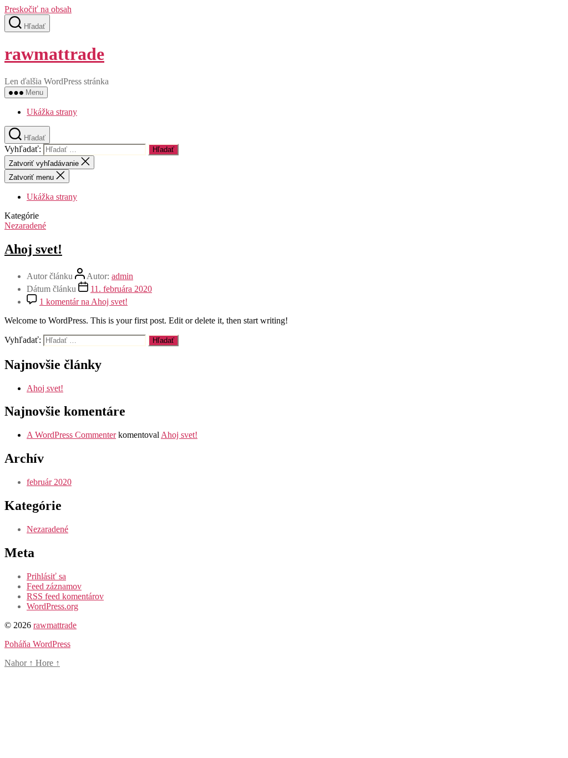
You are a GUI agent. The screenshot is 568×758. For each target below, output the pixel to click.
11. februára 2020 (121, 289)
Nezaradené (25, 225)
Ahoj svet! (33, 249)
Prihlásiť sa (46, 576)
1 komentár (83, 301)
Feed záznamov (54, 586)
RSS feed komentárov (65, 596)
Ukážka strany (52, 112)
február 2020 (49, 482)
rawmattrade (54, 54)
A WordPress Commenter (71, 434)
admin (122, 276)
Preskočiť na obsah (38, 9)
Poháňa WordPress (37, 644)
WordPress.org (52, 606)
